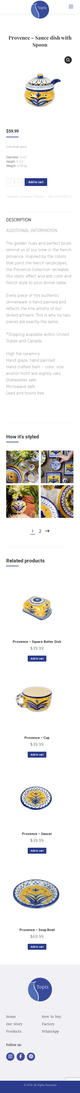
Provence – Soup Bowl (37, 930)
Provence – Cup (36, 738)
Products (13, 1031)
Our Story (14, 1024)
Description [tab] (18, 219)
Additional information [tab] (31, 230)
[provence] (57, 467)
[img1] (22, 467)
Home (11, 1016)
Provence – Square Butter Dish (37, 642)
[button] (68, 60)
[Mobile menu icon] (71, 6)
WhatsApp (50, 1031)
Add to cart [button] (37, 658)
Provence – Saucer (37, 834)
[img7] (22, 501)
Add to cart (35, 182)
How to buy (51, 1016)
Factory (48, 1024)
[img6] (57, 501)
